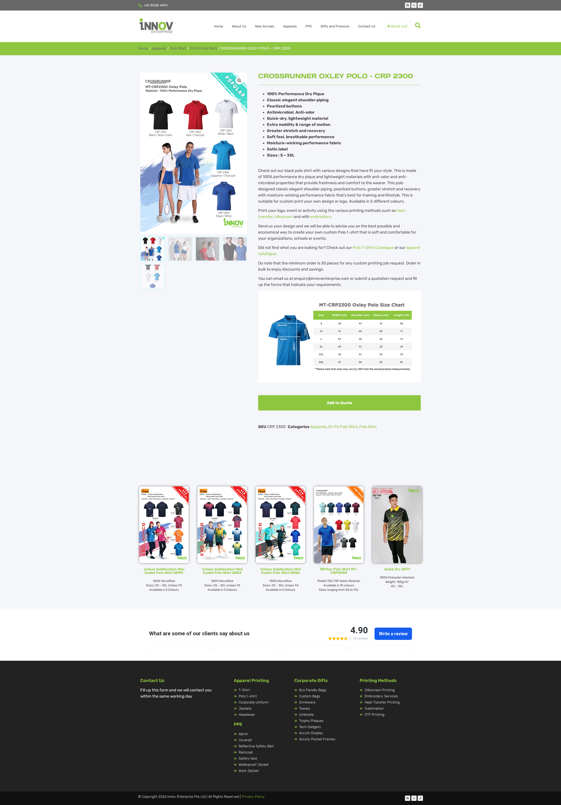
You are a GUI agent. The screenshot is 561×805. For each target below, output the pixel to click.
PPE (308, 26)
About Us (239, 26)
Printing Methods (378, 680)
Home (218, 26)
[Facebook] (407, 5)
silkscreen (284, 216)
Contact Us (366, 26)
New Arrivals (264, 26)
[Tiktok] (420, 5)
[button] (239, 80)
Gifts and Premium (335, 26)
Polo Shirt (178, 48)
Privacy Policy (253, 796)
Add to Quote (339, 402)
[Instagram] (414, 5)
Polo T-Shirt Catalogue (373, 247)
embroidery (320, 216)
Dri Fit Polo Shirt (203, 48)
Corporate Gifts (311, 680)
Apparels (290, 26)
